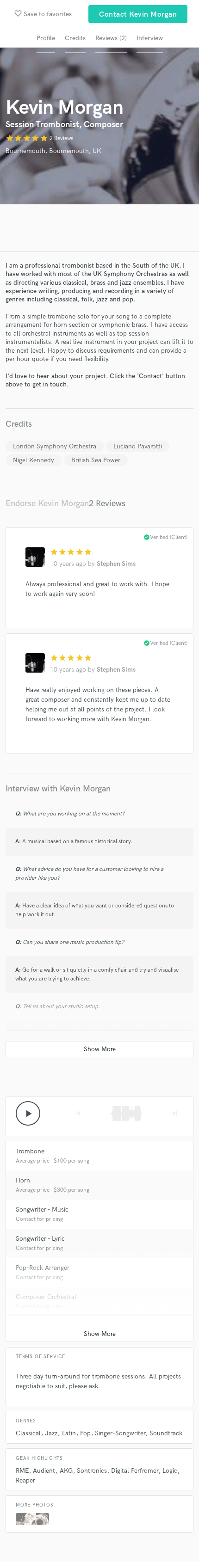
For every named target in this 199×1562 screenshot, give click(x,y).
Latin (69, 1433)
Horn (23, 1180)
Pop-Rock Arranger (42, 1268)
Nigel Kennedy (33, 460)
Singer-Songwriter (120, 1433)
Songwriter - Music (42, 1209)
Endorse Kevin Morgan (47, 503)
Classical (28, 1433)
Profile (46, 38)
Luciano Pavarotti (137, 446)
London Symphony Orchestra (54, 446)
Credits (75, 38)
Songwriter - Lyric (40, 1239)
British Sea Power (95, 460)
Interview (150, 38)
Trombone (30, 1151)
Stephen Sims (116, 564)
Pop (85, 1433)
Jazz (51, 1433)
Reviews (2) (111, 38)
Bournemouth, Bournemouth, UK (53, 151)
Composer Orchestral (46, 1297)
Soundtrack (165, 1433)
